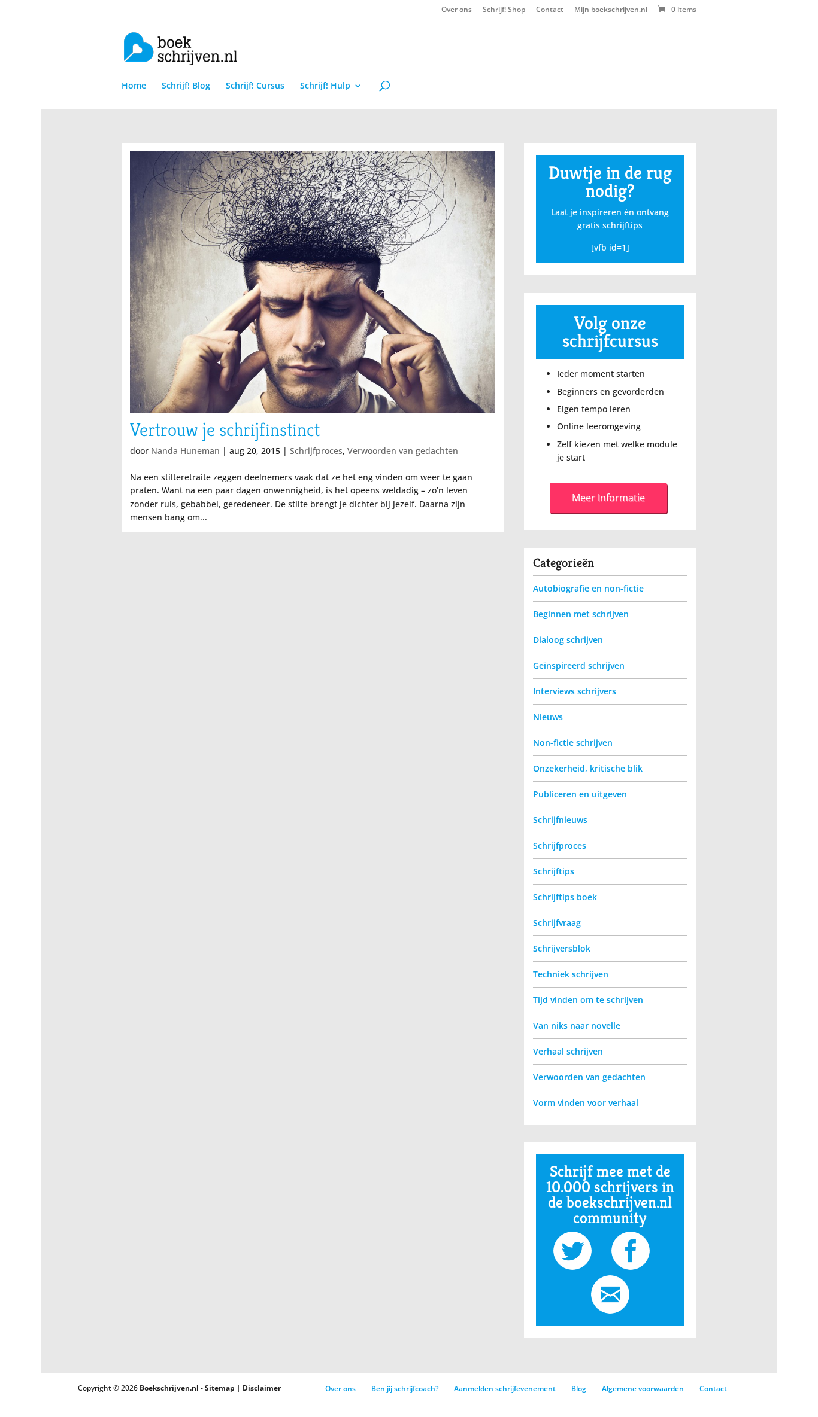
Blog (578, 1389)
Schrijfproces (316, 450)
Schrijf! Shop (504, 10)
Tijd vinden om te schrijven (588, 999)
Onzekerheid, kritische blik (588, 768)
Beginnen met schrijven (581, 614)
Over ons (456, 10)
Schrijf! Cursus (255, 86)
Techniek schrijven (570, 974)
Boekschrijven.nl (169, 1388)
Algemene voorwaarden (643, 1389)
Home (134, 86)
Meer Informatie (608, 497)
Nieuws (548, 717)
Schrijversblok (561, 948)
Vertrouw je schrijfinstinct (225, 429)
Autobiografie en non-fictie (588, 588)
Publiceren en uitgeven (580, 794)
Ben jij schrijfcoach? (404, 1389)
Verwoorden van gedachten (402, 450)
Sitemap (220, 1388)
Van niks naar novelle (576, 1025)
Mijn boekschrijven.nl (610, 10)
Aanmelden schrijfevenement (505, 1389)
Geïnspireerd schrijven (579, 665)
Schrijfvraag (557, 922)
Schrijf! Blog (186, 86)
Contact (549, 10)
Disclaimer (262, 1388)
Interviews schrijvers (574, 691)
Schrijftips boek (565, 897)
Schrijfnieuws (560, 819)
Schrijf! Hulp (325, 86)
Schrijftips (553, 871)
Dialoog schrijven (568, 639)
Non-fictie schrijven (573, 742)
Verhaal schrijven (568, 1051)
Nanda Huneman (185, 450)
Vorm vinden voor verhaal (585, 1102)
